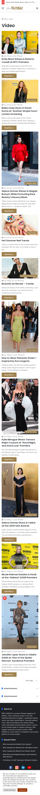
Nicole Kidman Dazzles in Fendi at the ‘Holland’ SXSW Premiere (19, 576)
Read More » (9, 76)
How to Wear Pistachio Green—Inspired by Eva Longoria (19, 359)
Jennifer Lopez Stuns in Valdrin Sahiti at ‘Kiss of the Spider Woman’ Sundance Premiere (19, 657)
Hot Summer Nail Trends (15, 240)
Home (5, 19)
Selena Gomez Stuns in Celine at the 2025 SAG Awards (18, 524)
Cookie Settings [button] (9, 790)
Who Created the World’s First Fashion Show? (19, 751)
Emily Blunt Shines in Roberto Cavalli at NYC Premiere (18, 60)
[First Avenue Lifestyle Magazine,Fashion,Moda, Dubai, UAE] (14, 8)
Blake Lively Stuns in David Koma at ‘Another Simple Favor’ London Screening (20, 111)
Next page (29, 680)
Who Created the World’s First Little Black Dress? (20, 747)
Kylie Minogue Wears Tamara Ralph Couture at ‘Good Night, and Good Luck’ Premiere (19, 442)
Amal (4, 56)
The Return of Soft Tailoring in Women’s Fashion (20, 760)
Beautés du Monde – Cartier (18, 283)
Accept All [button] (22, 790)
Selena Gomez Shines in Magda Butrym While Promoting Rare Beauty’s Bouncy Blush (19, 194)
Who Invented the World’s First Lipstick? (17, 744)
